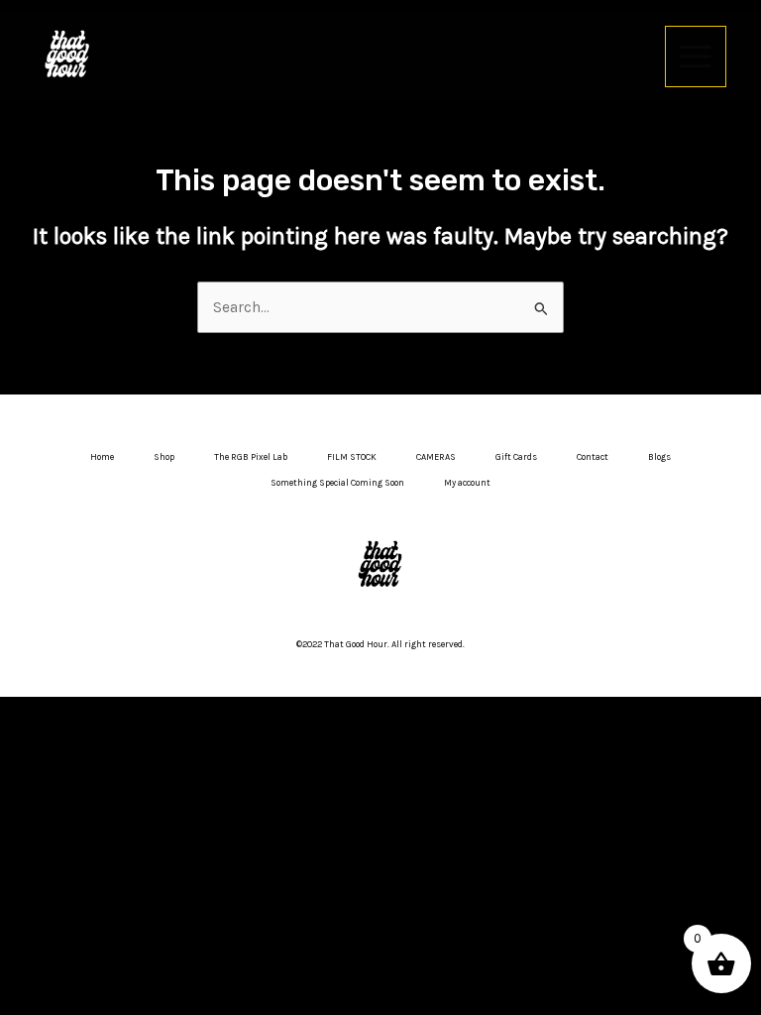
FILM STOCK (352, 457)
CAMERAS (436, 457)
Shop (164, 457)
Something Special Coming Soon (337, 483)
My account (467, 483)
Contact (592, 457)
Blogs (659, 457)
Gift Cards (516, 457)
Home (102, 457)
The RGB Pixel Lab (250, 457)
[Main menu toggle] (695, 56)
